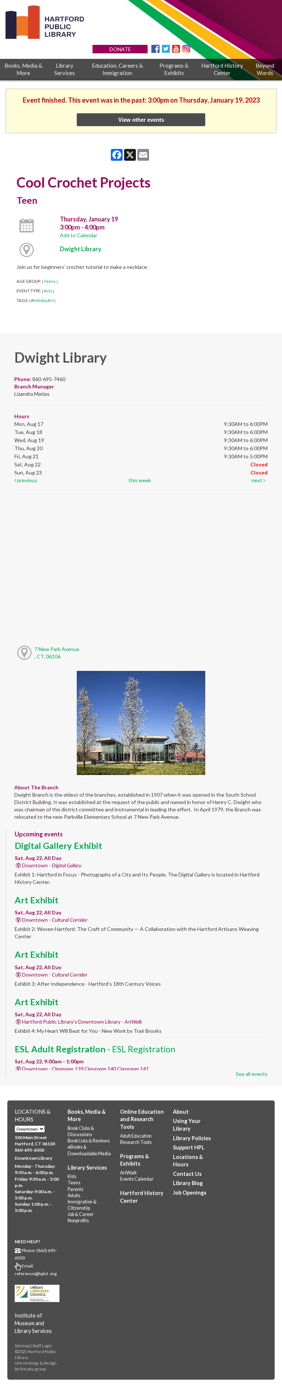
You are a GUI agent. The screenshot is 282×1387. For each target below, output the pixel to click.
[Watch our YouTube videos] (176, 48)
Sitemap (22, 1345)
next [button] (257, 480)
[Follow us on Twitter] (166, 48)
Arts (48, 290)
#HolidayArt (42, 300)
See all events (252, 1074)
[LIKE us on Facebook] (155, 48)
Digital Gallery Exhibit (58, 845)
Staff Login (42, 1345)
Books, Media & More (23, 69)
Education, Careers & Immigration (117, 69)
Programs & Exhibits (173, 69)
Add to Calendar (78, 235)
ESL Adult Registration (95, 1049)
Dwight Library (80, 248)
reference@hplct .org (36, 1273)
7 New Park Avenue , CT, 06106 (57, 652)
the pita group (33, 1368)
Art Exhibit (36, 900)
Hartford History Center (222, 69)
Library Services (64, 69)
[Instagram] (186, 48)
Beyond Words (265, 69)
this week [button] (140, 480)
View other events (141, 120)
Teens (50, 281)
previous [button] (26, 480)
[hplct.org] (44, 22)
